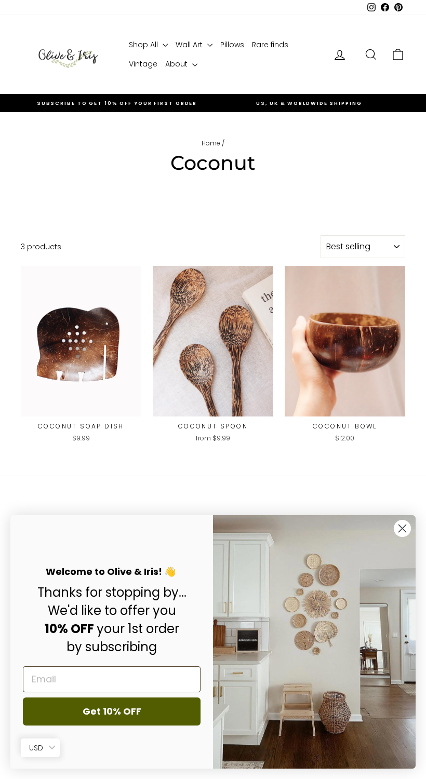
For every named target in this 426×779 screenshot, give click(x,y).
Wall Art (190, 44)
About (177, 64)
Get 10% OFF (112, 711)
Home (211, 143)
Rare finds (270, 44)
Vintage (143, 64)
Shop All (144, 44)
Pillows (232, 44)
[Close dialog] (402, 528)
